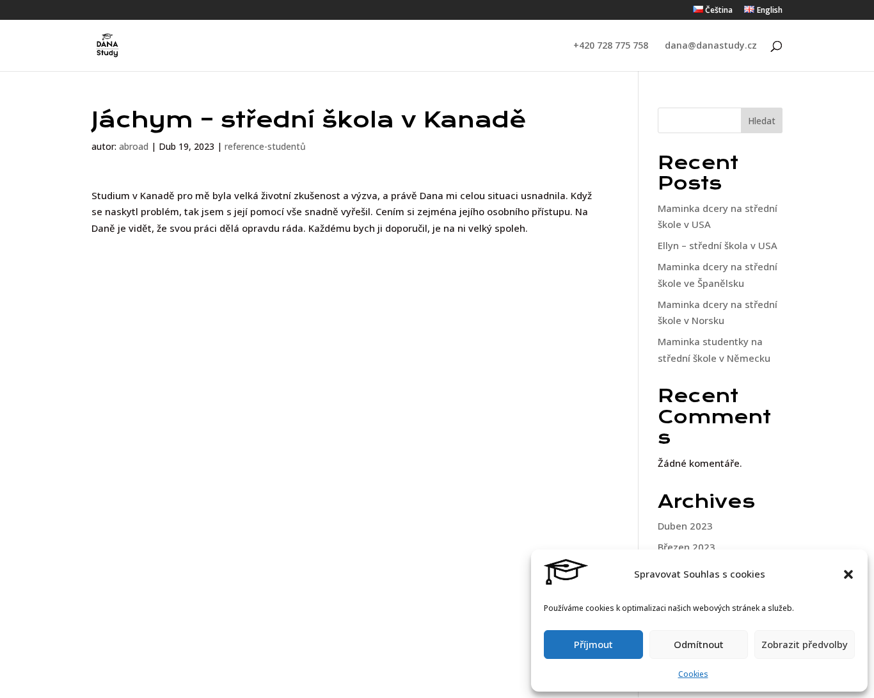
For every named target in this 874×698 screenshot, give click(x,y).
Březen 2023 (686, 546)
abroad (133, 146)
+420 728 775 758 (610, 46)
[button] (848, 574)
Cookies (693, 674)
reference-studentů (265, 146)
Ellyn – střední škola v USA (717, 245)
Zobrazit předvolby (804, 644)
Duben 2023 (685, 525)
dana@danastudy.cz (711, 46)
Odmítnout (699, 644)
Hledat (761, 121)
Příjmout (593, 644)
